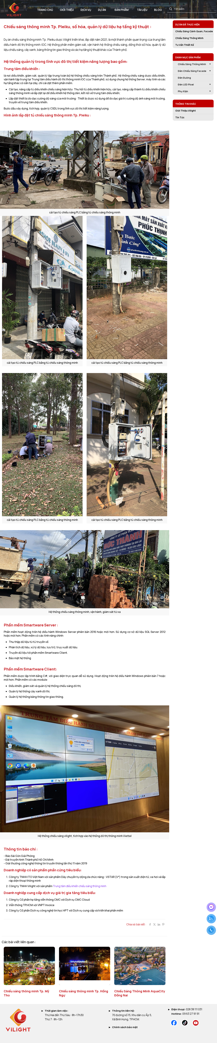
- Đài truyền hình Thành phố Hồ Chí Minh (28, 859)
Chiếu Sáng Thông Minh (189, 38)
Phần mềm (10, 676)
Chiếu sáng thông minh (192, 64)
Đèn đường (184, 77)
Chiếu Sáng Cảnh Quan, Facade (194, 31)
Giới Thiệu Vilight (185, 110)
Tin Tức (179, 117)
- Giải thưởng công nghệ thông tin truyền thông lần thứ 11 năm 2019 (45, 863)
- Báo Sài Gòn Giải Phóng (19, 856)
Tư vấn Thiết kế (184, 44)
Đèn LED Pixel (186, 84)
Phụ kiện (183, 91)
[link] (174, 1022)
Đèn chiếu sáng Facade (192, 71)
